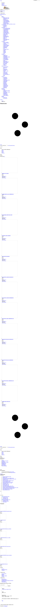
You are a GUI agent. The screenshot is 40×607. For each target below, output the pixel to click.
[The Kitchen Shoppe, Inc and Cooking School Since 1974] (6, 9)
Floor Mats (3, 461)
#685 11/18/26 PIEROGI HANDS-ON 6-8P (5, 511)
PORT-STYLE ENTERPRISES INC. (8, 486)
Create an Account (4, 5)
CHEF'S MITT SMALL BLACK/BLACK (7, 339)
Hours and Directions (4, 569)
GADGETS (5, 497)
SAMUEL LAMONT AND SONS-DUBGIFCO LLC (10, 487)
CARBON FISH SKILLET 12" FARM (5, 537)
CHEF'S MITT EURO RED (5, 256)
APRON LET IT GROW (5, 173)
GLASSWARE (6, 501)
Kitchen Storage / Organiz (5, 462)
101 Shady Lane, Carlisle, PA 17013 (6, 589)
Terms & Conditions (4, 575)
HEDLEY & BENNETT (7, 476)
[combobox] (4, 10)
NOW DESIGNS (6, 485)
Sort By (1, 145)
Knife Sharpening (4, 573)
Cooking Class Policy (4, 579)
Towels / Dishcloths (4, 465)
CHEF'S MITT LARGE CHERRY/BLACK (8, 318)
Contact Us (3, 4)
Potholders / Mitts (4, 463)
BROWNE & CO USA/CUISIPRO (8, 478)
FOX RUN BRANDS (6, 481)
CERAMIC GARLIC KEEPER (6, 235)
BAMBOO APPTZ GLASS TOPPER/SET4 (8, 194)
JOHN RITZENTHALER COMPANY (8, 488)
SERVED (5, 477)
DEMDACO (5, 479)
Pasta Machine (3, 464)
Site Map (3, 576)
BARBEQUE (5, 500)
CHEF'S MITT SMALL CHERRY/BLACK (8, 380)
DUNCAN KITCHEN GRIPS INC (8, 480)
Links (1, 0)
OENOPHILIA (5, 483)
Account (1, 99)
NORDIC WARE (6, 484)
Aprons (3, 460)
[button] (4, 176)
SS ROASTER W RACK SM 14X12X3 (5, 546)
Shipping (3, 574)
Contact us (3, 570)
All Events (3, 3)
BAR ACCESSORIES (6, 499)
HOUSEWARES (6, 496)
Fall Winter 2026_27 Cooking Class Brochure (7, 580)
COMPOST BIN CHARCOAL (6, 401)
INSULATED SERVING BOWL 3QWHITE (6, 555)
